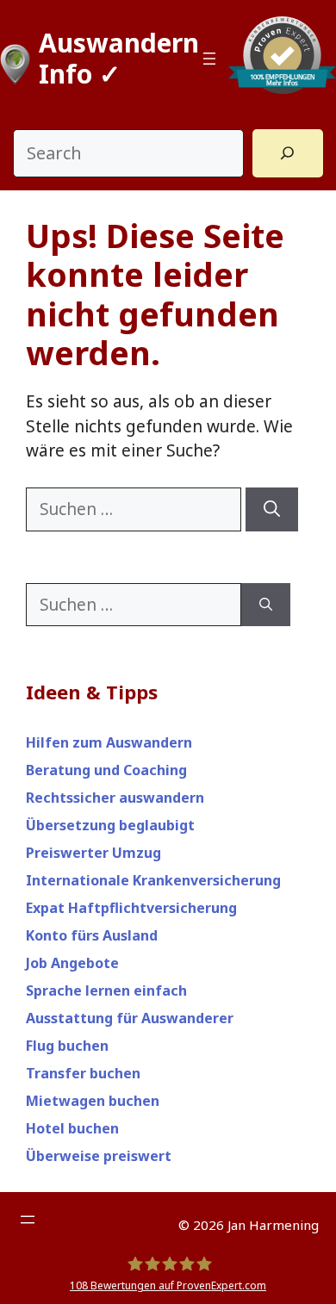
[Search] (287, 153)
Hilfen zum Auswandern (109, 742)
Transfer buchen (83, 1073)
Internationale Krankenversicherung (153, 880)
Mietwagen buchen (92, 1100)
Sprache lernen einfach (106, 990)
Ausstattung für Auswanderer (129, 1018)
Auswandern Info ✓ (119, 58)
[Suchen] (272, 509)
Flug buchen (67, 1045)
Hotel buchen (72, 1128)
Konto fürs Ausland (92, 935)
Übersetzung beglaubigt (110, 825)
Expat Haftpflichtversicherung (131, 907)
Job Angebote (72, 962)
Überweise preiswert (98, 1155)
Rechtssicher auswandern (115, 797)
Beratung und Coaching (106, 770)
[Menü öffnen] (209, 58)
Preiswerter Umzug (93, 852)
